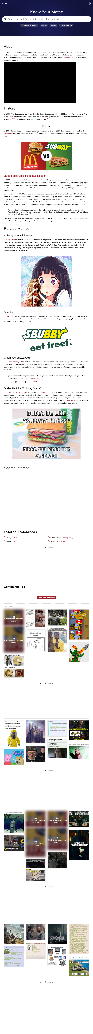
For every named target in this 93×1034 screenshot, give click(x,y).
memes (67, 57)
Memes (53, 25)
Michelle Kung (61, 541)
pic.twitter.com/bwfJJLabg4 (31, 378)
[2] (14, 118)
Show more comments (46, 598)
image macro (48, 392)
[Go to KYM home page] (4, 3)
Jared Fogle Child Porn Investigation (25, 175)
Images (44, 25)
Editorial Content (66, 25)
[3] (47, 118)
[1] (12, 118)
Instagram (69, 400)
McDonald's (8, 134)
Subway (15, 538)
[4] (37, 132)
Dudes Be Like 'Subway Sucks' (15, 392)
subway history (68, 538)
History (14, 541)
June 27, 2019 (31, 382)
